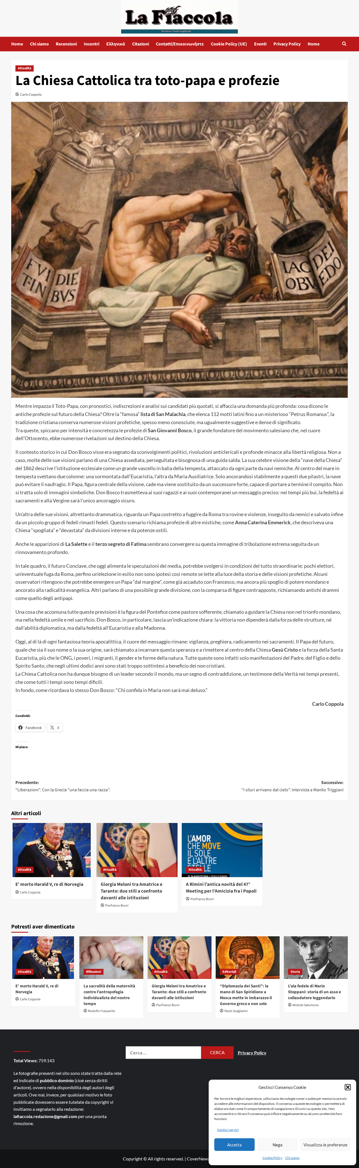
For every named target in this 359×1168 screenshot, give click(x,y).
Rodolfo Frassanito (101, 1011)
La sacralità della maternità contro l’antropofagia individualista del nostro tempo (109, 995)
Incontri (91, 44)
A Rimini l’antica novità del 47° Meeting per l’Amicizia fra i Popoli (221, 888)
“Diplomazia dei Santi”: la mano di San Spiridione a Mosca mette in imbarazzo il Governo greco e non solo (246, 995)
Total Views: (25, 1060)
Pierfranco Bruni (116, 905)
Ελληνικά (115, 44)
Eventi (260, 44)
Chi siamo (292, 1158)
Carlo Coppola (31, 94)
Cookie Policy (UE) (229, 44)
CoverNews (198, 1158)
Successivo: (292, 786)
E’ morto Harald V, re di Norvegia (49, 884)
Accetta (234, 1144)
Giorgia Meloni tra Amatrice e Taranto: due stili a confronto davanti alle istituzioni (131, 891)
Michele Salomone (306, 1005)
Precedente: (62, 786)
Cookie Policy (272, 1158)
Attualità (24, 68)
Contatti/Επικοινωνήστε (180, 44)
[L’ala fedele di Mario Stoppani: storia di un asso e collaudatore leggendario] (316, 957)
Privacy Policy (287, 44)
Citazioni (140, 44)
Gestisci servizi (228, 1130)
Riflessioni (93, 971)
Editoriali (229, 971)
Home (17, 44)
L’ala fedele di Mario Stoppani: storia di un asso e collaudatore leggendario (314, 992)
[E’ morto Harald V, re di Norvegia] (51, 850)
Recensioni (66, 44)
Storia (295, 971)
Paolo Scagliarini (236, 1011)
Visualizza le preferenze (325, 1144)
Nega (277, 1144)
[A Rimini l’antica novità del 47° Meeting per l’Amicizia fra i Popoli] (222, 850)
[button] (348, 1087)
